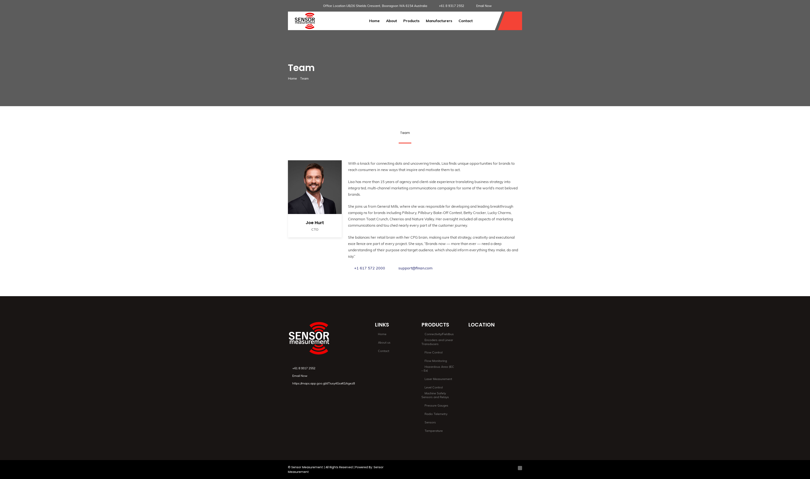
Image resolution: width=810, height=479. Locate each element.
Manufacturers (439, 20)
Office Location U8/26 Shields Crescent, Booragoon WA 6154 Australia (375, 6)
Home (374, 20)
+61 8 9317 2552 (451, 6)
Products (411, 20)
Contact (466, 20)
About (391, 20)
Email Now (484, 6)
